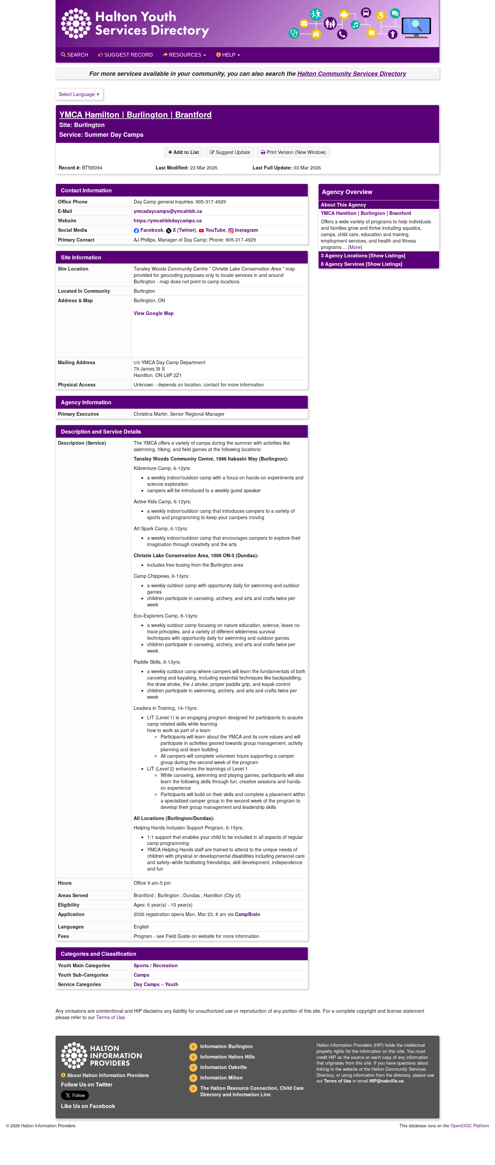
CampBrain (247, 914)
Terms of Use (110, 1017)
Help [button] (229, 55)
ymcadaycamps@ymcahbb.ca (168, 211)
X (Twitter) (184, 229)
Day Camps (147, 984)
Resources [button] (185, 55)
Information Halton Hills (227, 1056)
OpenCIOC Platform (470, 1126)
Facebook (151, 229)
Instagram (246, 229)
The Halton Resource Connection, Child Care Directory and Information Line (252, 1091)
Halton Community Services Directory (351, 73)
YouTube (215, 229)
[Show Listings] (387, 255)
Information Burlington (226, 1046)
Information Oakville (223, 1067)
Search (77, 55)
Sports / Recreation (156, 965)
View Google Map (154, 313)
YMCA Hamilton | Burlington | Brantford (135, 114)
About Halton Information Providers (107, 1075)
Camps (142, 974)
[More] (355, 247)
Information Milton (221, 1077)
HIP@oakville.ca (386, 1080)
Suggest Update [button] (232, 152)
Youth (171, 984)
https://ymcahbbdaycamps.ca (168, 220)
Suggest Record (128, 55)
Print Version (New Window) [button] (295, 152)
